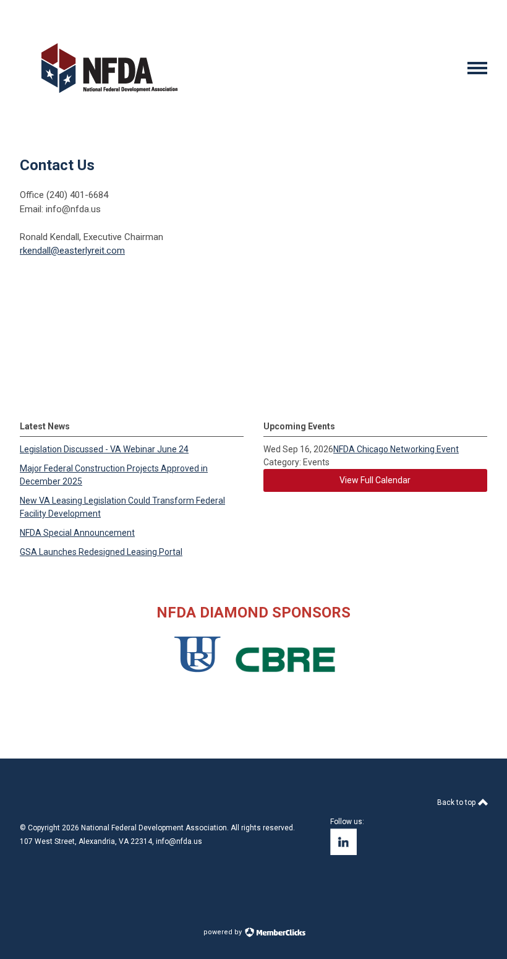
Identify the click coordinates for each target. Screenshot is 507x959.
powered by (223, 932)
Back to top (457, 802)
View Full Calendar (375, 480)
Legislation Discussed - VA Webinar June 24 (104, 449)
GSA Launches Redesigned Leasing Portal (101, 552)
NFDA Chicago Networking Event (396, 449)
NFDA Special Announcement (77, 533)
